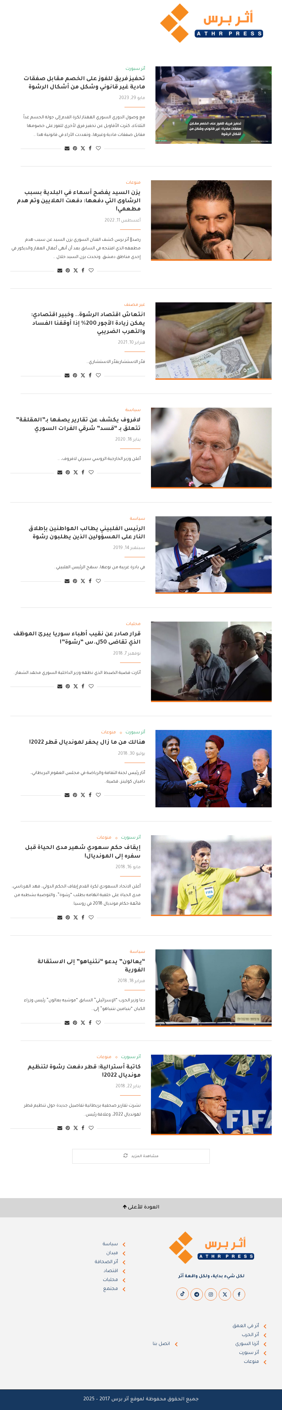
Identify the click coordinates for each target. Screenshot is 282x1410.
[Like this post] (98, 149)
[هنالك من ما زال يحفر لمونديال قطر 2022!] (213, 768)
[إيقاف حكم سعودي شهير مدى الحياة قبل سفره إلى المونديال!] (211, 875)
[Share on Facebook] (90, 149)
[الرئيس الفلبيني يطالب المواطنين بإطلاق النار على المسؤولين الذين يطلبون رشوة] (213, 555)
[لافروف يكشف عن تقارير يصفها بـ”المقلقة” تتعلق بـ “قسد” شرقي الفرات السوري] (211, 448)
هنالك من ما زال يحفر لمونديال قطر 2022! (87, 743)
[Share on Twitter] (82, 148)
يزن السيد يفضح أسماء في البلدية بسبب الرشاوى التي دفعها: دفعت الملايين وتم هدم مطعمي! (79, 201)
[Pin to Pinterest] (75, 149)
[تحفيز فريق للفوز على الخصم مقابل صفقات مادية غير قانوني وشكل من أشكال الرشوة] (213, 105)
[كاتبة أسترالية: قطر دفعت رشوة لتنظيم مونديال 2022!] (211, 1095)
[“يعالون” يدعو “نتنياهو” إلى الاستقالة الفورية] (213, 988)
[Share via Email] (67, 149)
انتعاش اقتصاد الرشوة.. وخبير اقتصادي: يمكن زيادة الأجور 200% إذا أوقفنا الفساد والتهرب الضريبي (88, 323)
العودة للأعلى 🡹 (141, 1207)
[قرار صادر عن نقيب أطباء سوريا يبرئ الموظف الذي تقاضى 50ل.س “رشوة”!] (211, 662)
